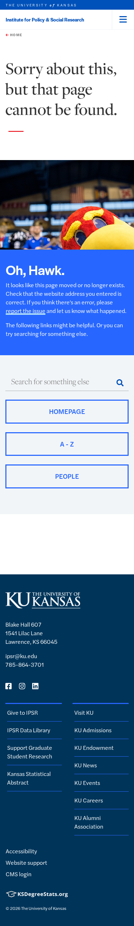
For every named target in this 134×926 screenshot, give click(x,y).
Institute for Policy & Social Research (45, 19)
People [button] (67, 476)
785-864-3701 (24, 664)
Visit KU (84, 712)
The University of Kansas (43, 908)
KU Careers (88, 800)
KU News (85, 765)
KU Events (87, 782)
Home (15, 34)
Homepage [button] (67, 411)
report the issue (25, 311)
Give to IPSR (22, 712)
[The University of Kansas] (42, 605)
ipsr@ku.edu (21, 656)
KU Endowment (94, 747)
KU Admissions (92, 730)
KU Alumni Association (88, 822)
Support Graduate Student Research (29, 751)
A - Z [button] (67, 444)
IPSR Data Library (28, 730)
